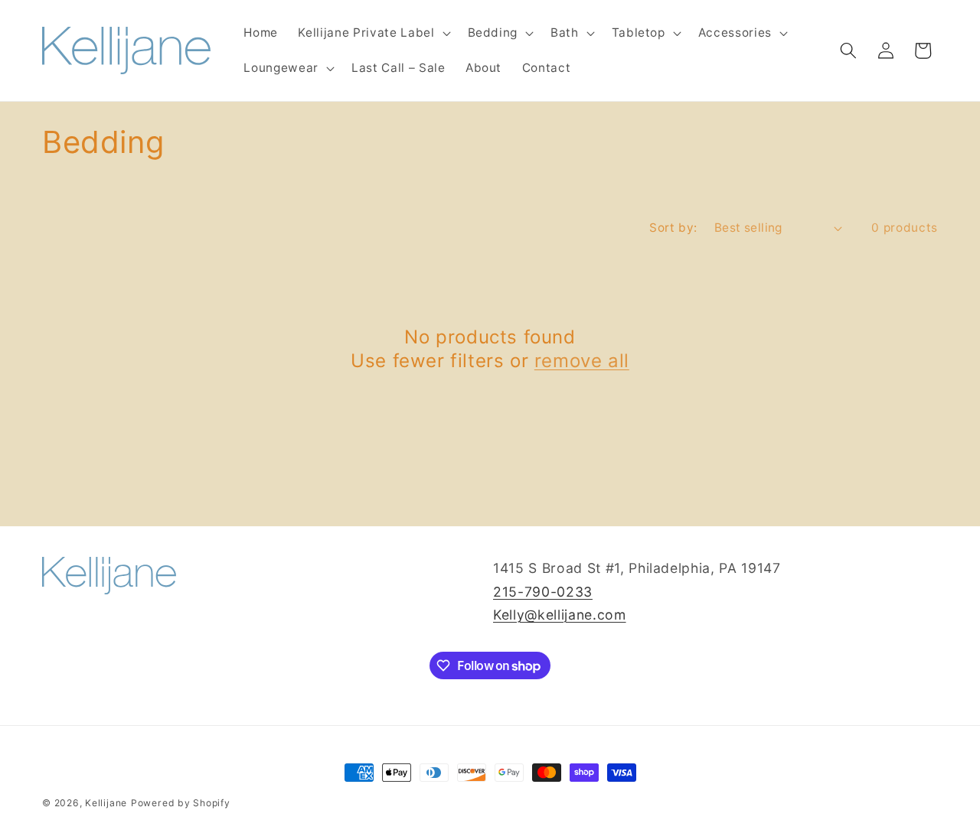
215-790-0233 (543, 592)
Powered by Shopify (180, 803)
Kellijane (106, 803)
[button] (372, 32)
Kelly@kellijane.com (559, 615)
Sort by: (673, 227)
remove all (581, 361)
